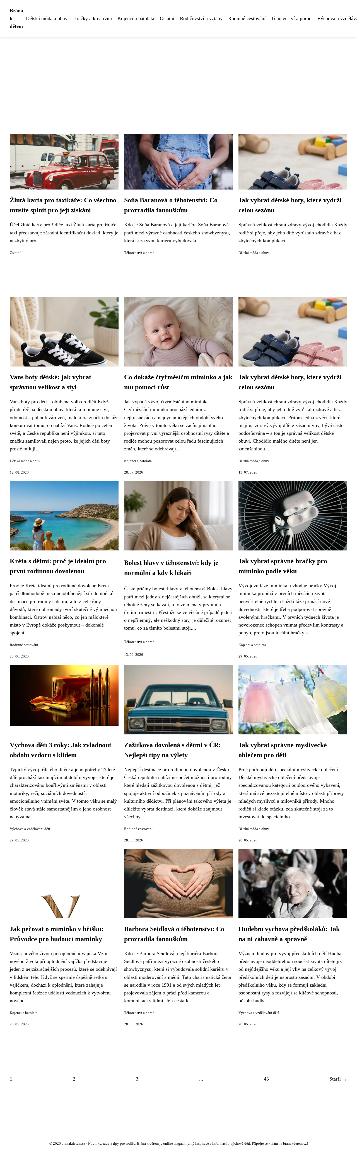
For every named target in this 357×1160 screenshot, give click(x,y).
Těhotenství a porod (291, 18)
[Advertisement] (178, 79)
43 (266, 1079)
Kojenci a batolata (135, 18)
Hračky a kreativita (92, 18)
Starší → (338, 1079)
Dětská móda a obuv (46, 18)
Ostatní (167, 18)
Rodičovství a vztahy (201, 18)
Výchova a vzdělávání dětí (30, 829)
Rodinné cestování (247, 18)
